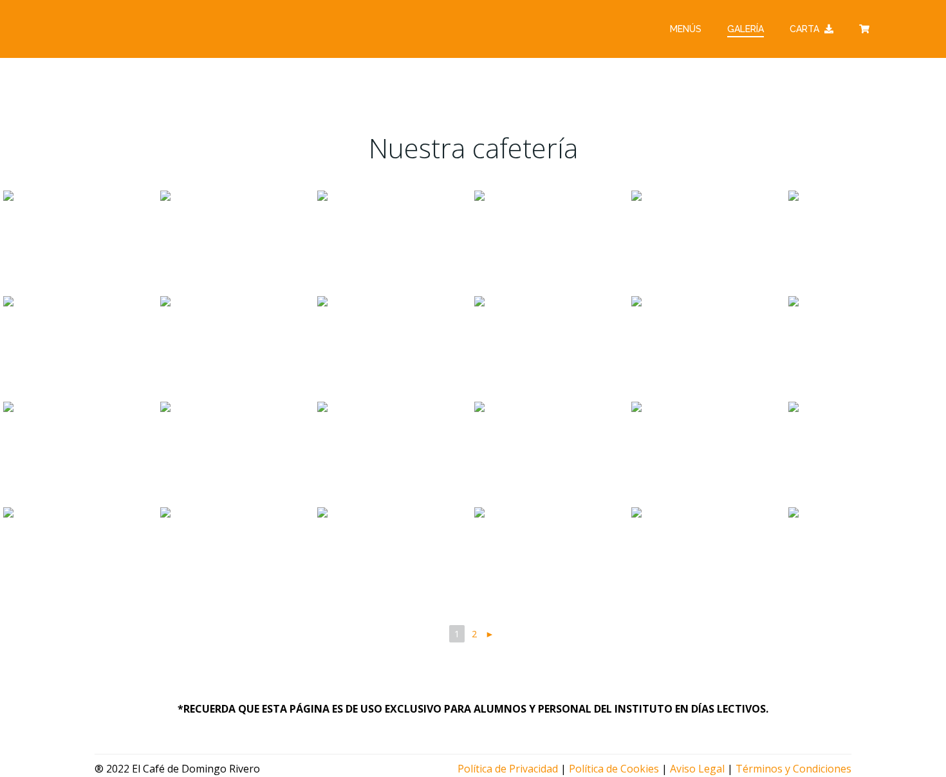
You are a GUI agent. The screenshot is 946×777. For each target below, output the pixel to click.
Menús (685, 29)
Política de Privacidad (508, 769)
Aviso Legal (697, 769)
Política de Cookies (614, 769)
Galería (745, 29)
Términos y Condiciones (793, 769)
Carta (804, 29)
